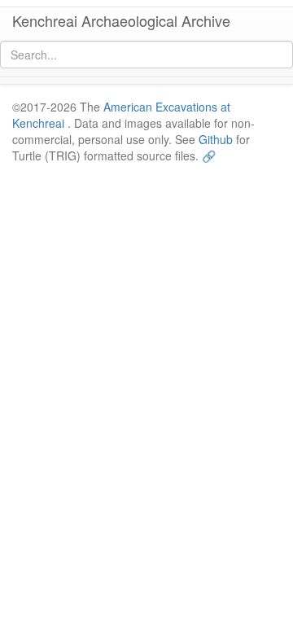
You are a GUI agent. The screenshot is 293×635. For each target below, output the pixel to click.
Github (216, 139)
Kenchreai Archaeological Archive (121, 20)
